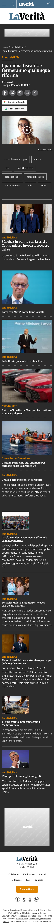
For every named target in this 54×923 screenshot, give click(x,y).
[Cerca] (12, 4)
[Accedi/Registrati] (49, 4)
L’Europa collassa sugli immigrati (21, 776)
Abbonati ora (27, 889)
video (30, 185)
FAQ (28, 880)
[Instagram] (30, 899)
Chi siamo (14, 874)
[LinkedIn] (36, 899)
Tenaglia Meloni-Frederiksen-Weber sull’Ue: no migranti (23, 604)
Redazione (16, 880)
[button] (27, 130)
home (5, 47)
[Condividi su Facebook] (5, 93)
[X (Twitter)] (24, 899)
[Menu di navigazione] (4, 4)
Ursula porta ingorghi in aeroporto (22, 479)
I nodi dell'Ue (17, 47)
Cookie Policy (34, 919)
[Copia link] (35, 93)
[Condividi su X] (12, 93)
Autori (42, 874)
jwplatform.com (25, 168)
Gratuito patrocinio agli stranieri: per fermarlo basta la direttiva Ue (23, 464)
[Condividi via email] (27, 93)
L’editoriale (28, 874)
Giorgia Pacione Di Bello (16, 85)
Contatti (39, 880)
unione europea (12, 185)
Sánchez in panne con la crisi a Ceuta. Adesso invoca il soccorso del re (25, 245)
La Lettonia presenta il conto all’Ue (22, 361)
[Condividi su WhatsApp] (20, 93)
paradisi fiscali (12, 176)
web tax (44, 185)
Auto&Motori (9, 405)
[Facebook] (17, 899)
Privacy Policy (22, 919)
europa (37, 159)
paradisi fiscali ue (35, 176)
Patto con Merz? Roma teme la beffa (23, 311)
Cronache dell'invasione (16, 458)
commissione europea (16, 159)
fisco (7, 168)
